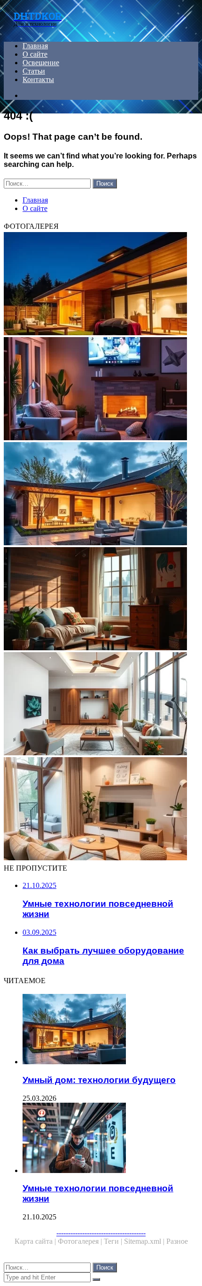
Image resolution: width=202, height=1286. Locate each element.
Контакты (38, 79)
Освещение (41, 63)
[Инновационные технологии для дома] (101, 284)
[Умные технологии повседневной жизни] (110, 1139)
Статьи (34, 71)
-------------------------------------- (101, 1233)
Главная (35, 46)
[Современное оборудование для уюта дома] (101, 809)
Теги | (114, 1241)
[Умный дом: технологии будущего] (101, 494)
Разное (177, 1241)
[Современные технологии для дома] (101, 704)
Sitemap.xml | (145, 1241)
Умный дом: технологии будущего (99, 1080)
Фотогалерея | (81, 1241)
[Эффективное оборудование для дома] (101, 599)
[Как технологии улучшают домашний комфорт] (101, 389)
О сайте (35, 54)
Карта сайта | (36, 1241)
